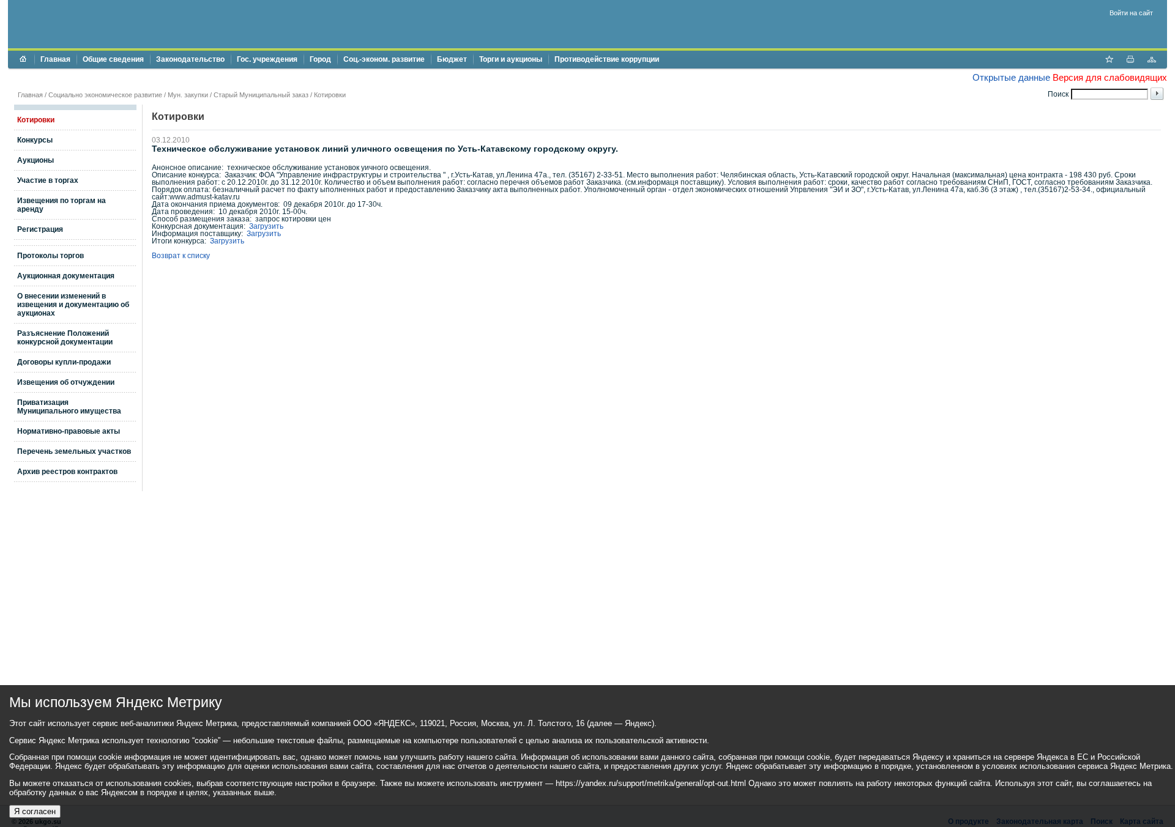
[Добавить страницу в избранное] (1109, 60)
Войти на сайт (1131, 13)
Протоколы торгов (50, 255)
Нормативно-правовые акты (68, 431)
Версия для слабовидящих (1110, 77)
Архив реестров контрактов (67, 471)
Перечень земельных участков (74, 451)
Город (320, 59)
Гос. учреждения (267, 59)
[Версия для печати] (1130, 60)
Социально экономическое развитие (105, 94)
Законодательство (190, 59)
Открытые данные (1011, 77)
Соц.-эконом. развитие (384, 59)
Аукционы (35, 160)
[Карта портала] (1152, 60)
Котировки (330, 94)
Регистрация (40, 229)
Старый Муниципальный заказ (261, 94)
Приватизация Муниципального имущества (69, 406)
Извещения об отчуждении (65, 382)
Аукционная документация (65, 276)
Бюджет (452, 59)
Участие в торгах (47, 180)
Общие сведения (113, 59)
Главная (55, 59)
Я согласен (35, 811)
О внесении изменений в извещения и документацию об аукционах (73, 304)
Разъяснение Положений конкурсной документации (65, 337)
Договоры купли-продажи (64, 362)
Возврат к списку (181, 255)
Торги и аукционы (510, 59)
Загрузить (266, 226)
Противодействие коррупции (606, 59)
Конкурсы (35, 140)
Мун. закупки (188, 94)
